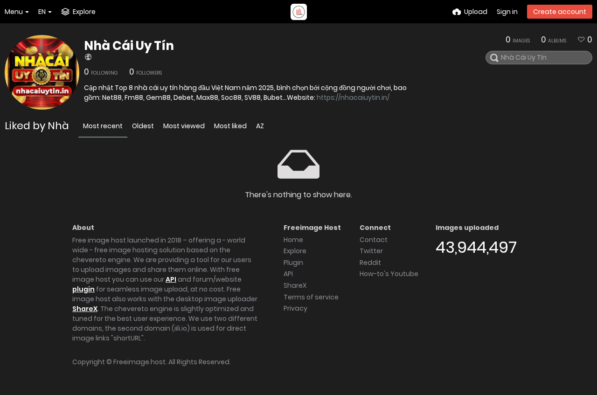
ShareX (84, 308)
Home (293, 239)
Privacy (295, 308)
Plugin (293, 262)
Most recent (103, 126)
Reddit (370, 262)
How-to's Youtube (389, 273)
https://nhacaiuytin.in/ (353, 97)
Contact (374, 239)
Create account (559, 11)
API (171, 279)
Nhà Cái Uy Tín (129, 45)
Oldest (143, 126)
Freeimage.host (139, 362)
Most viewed (184, 126)
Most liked (230, 126)
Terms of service (311, 297)
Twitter (371, 251)
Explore (295, 251)
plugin (83, 289)
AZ (260, 126)
